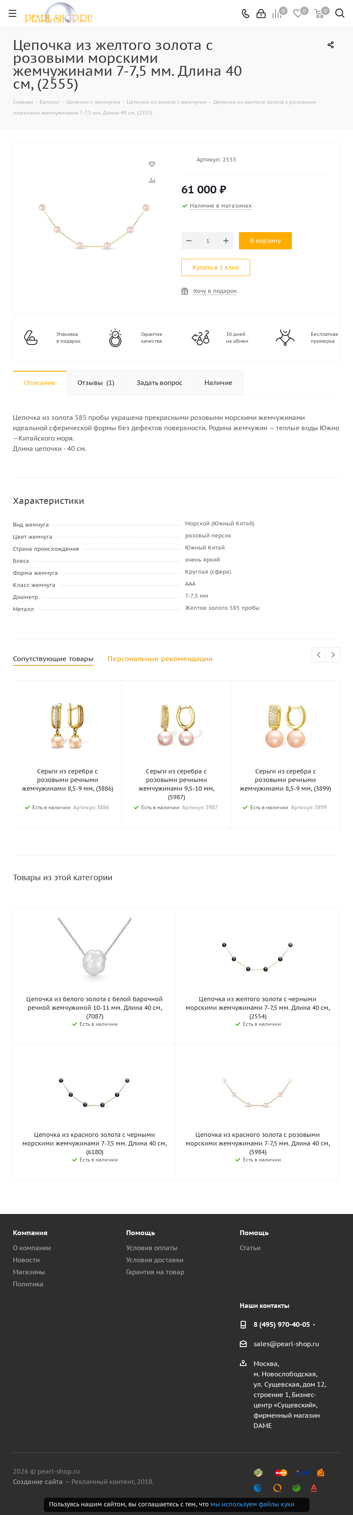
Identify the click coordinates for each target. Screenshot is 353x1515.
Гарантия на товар (155, 1272)
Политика (28, 1284)
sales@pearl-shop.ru (286, 1344)
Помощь (140, 1232)
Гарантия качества (151, 337)
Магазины (29, 1272)
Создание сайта (38, 1482)
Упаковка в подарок (68, 337)
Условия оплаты (152, 1248)
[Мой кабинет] (261, 13)
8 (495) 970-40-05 (282, 1324)
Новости (26, 1260)
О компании (32, 1248)
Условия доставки (154, 1260)
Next (333, 655)
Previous (319, 655)
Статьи (250, 1248)
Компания (30, 1232)
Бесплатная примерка (324, 337)
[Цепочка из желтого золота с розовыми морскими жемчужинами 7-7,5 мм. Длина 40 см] (94, 168)
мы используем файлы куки (252, 1504)
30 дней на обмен (237, 337)
